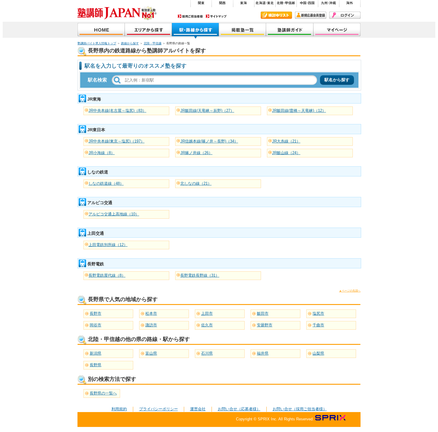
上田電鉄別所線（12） (108, 244)
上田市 (207, 313)
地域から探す (148, 30)
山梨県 (318, 353)
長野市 (95, 313)
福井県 (262, 353)
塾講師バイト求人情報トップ (96, 43)
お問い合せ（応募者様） (239, 409)
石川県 (207, 353)
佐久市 (207, 325)
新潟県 (95, 353)
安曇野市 (264, 325)
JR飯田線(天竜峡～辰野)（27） (207, 110)
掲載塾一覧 (242, 30)
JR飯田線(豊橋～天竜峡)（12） (299, 110)
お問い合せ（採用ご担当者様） (300, 409)
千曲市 (318, 325)
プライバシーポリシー (158, 409)
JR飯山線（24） (286, 153)
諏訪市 (151, 325)
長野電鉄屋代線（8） (106, 275)
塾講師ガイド (289, 30)
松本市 (151, 313)
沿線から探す (195, 30)
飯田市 (262, 313)
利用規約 (119, 409)
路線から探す (130, 43)
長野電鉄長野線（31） (199, 275)
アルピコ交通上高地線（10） (113, 214)
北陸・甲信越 (152, 43)
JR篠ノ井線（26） (196, 153)
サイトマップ (216, 16)
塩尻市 (318, 313)
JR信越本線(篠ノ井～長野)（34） (209, 141)
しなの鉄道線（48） (106, 183)
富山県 (151, 353)
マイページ (337, 30)
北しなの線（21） (196, 183)
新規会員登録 (310, 15)
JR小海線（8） (101, 153)
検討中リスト (276, 15)
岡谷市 (95, 325)
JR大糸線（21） (286, 141)
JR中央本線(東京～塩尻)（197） (116, 141)
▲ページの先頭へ (350, 290)
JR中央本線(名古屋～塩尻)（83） (117, 110)
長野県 (95, 365)
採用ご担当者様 (190, 16)
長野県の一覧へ (103, 393)
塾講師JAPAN (101, 30)
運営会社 (198, 409)
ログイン (345, 15)
